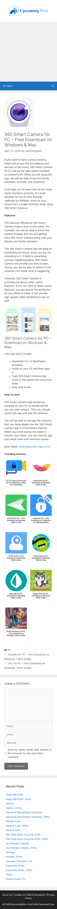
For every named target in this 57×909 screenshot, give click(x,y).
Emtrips (10, 852)
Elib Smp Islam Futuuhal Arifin (23, 834)
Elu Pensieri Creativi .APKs (21, 847)
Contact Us (19, 894)
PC (9, 650)
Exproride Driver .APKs (19, 870)
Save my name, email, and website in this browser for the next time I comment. (30, 753)
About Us (7, 894)
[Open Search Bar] (52, 86)
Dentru (10, 803)
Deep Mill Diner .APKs (18, 799)
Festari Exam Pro (16, 879)
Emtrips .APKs (14, 856)
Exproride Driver (15, 865)
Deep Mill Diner (15, 794)
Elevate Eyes (13, 821)
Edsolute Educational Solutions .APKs (28, 816)
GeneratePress (46, 904)
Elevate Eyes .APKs (17, 825)
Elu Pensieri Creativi (17, 843)
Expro (9, 874)
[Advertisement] (28, 51)
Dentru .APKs (13, 808)
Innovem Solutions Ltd (19, 861)
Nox (26, 361)
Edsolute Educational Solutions (24, 812)
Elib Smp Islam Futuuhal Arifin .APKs (27, 839)
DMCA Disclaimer (36, 894)
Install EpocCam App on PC (34, 446)
